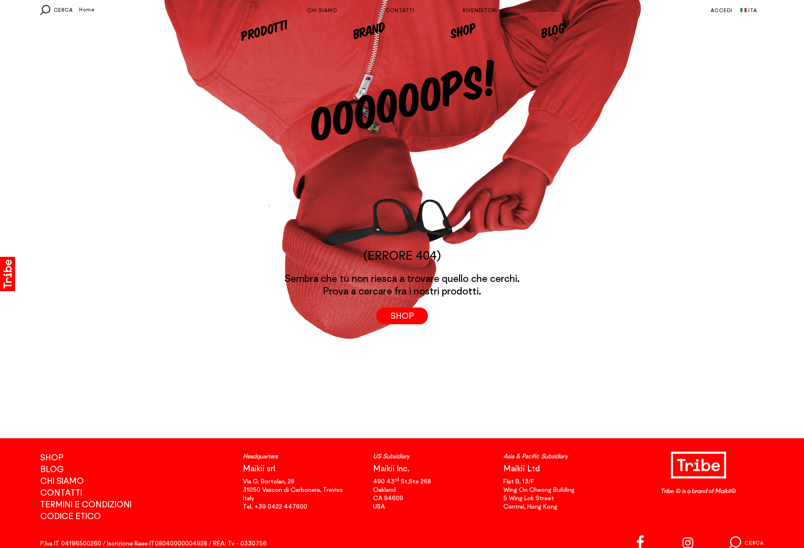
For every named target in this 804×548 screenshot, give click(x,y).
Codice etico (70, 516)
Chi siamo (322, 10)
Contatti (400, 10)
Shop (463, 29)
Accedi (721, 10)
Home (87, 9)
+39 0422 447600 (281, 506)
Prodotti (264, 30)
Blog (552, 30)
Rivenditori (480, 10)
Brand (369, 29)
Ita (752, 10)
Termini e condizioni (85, 504)
